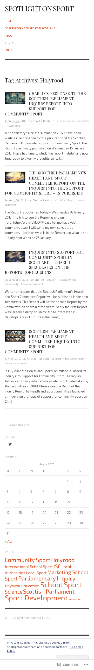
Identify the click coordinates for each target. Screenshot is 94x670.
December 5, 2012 (16, 279)
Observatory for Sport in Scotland (30, 28)
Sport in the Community (74, 121)
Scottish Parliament (49, 591)
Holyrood (63, 559)
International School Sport (29, 566)
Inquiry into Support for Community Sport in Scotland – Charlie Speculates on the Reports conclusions (44, 262)
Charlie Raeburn (43, 121)
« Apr (9, 541)
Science (13, 591)
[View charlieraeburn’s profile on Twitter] (10, 444)
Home (8, 21)
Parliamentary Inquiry (46, 578)
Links (8, 50)
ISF (57, 566)
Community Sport (27, 559)
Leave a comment (32, 284)
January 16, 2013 (15, 200)
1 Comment (13, 125)
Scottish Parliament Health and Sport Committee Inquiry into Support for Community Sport (43, 341)
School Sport (61, 584)
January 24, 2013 (15, 121)
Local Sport (36, 572)
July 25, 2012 (13, 358)
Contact (11, 42)
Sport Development (36, 597)
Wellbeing (74, 599)
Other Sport (67, 200)
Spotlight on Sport (39, 8)
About (9, 35)
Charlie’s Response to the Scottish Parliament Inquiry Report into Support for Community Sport (45, 103)
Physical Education (22, 585)
